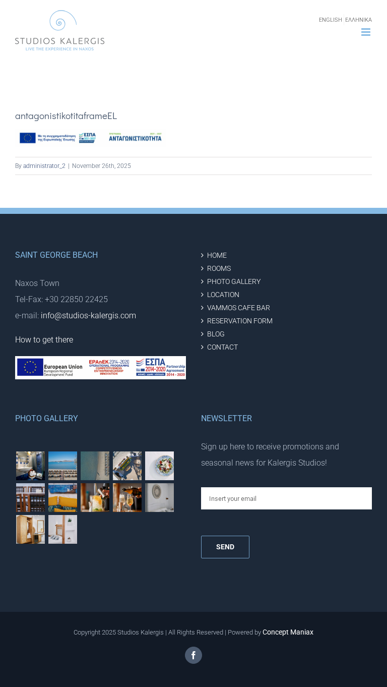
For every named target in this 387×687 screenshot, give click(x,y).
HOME (217, 255)
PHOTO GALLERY (234, 281)
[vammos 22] (95, 497)
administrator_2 (44, 165)
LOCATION (223, 295)
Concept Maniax (288, 632)
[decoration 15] (30, 529)
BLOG (216, 334)
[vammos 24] (62, 497)
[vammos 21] (127, 497)
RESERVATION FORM (240, 321)
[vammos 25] (159, 466)
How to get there (44, 340)
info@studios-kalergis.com (88, 315)
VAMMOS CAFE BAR (238, 308)
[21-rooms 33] (30, 466)
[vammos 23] (30, 497)
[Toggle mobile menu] (366, 32)
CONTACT (222, 347)
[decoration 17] (159, 497)
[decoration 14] (62, 529)
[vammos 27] (95, 466)
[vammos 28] (127, 466)
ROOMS (219, 268)
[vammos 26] (62, 466)
